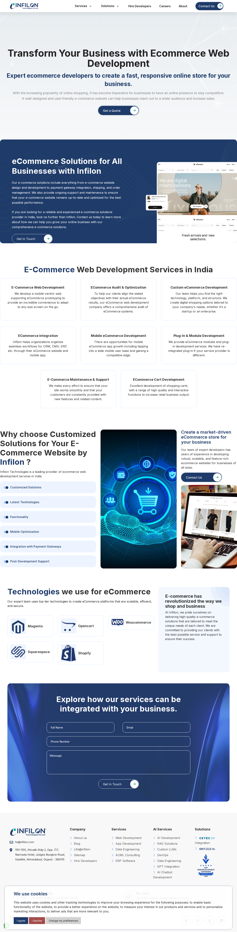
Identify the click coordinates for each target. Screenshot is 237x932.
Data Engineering (127, 849)
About (183, 6)
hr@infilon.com (24, 842)
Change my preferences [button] (63, 920)
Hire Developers (139, 6)
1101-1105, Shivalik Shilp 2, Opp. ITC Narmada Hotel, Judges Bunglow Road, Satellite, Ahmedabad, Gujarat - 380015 (40, 854)
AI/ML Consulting (127, 855)
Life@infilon (81, 849)
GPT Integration (168, 866)
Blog (76, 843)
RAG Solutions (167, 843)
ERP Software (125, 861)
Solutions (107, 6)
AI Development (168, 838)
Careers (165, 6)
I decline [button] (37, 920)
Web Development (128, 838)
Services (81, 6)
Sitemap (79, 855)
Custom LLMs (166, 849)
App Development (128, 843)
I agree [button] (21, 920)
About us (80, 838)
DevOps (162, 855)
